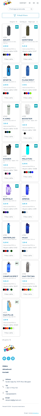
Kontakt (23, 3)
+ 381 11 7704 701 (11, 388)
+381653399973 (10, 394)
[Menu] (38, 3)
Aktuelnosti (6, 369)
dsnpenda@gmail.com (13, 400)
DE (34, 3)
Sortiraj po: (23, 22)
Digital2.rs (36, 413)
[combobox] (19, 9)
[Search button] (31, 9)
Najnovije (31, 22)
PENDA (5, 366)
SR (29, 3)
